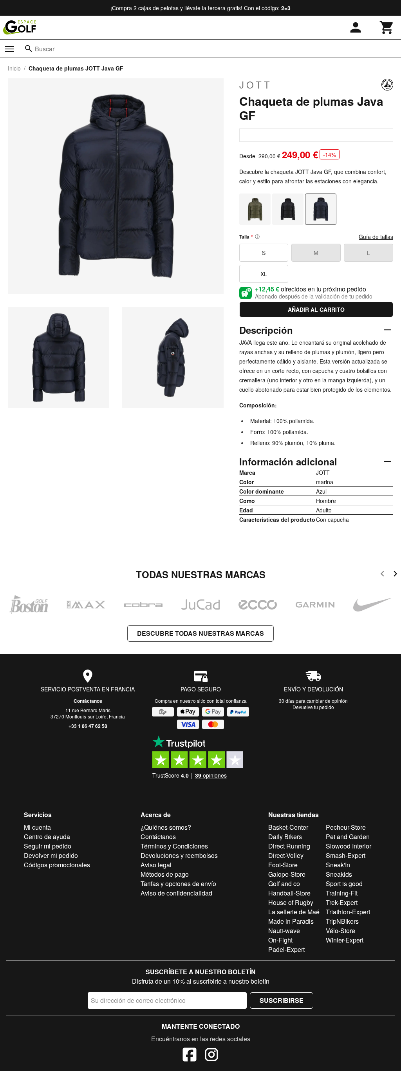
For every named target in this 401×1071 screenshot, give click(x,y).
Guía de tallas (376, 237)
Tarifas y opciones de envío (178, 883)
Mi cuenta (37, 827)
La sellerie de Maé (294, 911)
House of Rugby (290, 902)
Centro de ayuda (47, 836)
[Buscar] (28, 49)
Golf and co (284, 883)
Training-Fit (342, 892)
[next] (395, 575)
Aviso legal (156, 864)
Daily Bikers (285, 836)
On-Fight (280, 939)
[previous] (382, 575)
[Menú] (9, 49)
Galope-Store (286, 874)
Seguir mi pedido (47, 845)
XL (263, 274)
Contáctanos (88, 701)
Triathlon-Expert (348, 911)
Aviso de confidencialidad (176, 892)
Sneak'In (338, 864)
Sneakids (339, 874)
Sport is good (344, 883)
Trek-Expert (342, 902)
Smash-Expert (345, 855)
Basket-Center (288, 827)
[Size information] (257, 236)
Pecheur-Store (346, 827)
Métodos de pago (165, 874)
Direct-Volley (285, 855)
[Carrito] (387, 27)
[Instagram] (211, 1056)
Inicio (14, 68)
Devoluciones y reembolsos (179, 855)
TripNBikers (342, 921)
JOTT (255, 84)
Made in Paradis (291, 921)
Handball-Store (289, 892)
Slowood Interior (348, 845)
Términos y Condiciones (174, 845)
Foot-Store (283, 864)
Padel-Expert (286, 949)
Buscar (44, 48)
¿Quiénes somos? (166, 827)
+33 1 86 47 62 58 (88, 725)
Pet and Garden (348, 836)
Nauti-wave (284, 930)
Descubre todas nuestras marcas (200, 633)
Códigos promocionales (57, 864)
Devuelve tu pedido (313, 707)
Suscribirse (281, 1000)
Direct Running (289, 845)
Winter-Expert (344, 939)
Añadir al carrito (316, 309)
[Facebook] (189, 1056)
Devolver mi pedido (51, 855)
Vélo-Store (340, 930)
